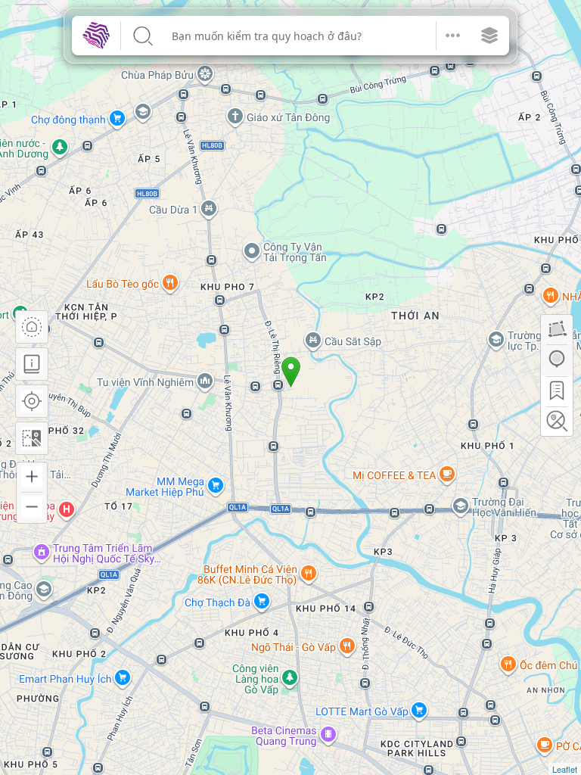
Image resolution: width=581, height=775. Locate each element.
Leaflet (564, 769)
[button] (453, 35)
